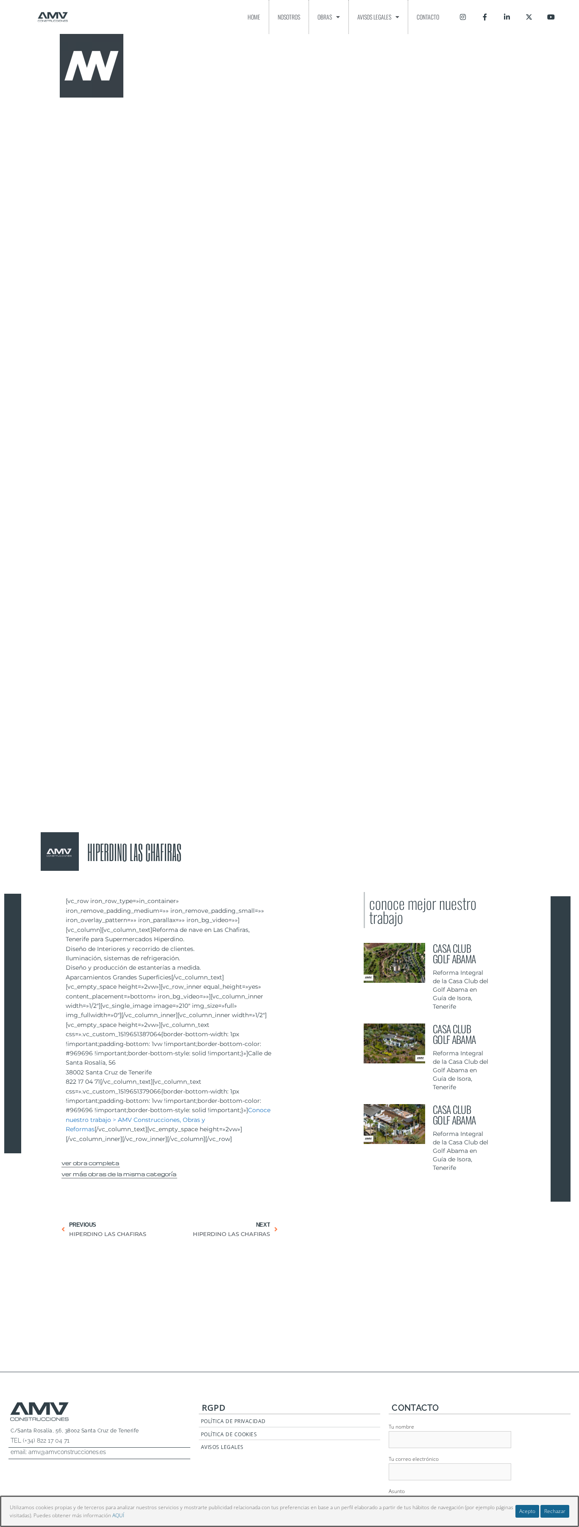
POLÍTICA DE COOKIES (229, 1434)
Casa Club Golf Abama (454, 953)
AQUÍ (118, 1515)
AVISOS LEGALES (222, 1447)
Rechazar (554, 1511)
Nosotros (289, 16)
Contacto (428, 16)
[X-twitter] (529, 17)
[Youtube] (551, 17)
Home (254, 16)
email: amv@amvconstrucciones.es (58, 1452)
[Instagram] (463, 17)
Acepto (527, 1511)
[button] (90, 1161)
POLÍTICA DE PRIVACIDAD (233, 1421)
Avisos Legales (374, 16)
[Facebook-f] (485, 17)
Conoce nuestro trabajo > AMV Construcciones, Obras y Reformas (168, 1119)
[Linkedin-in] (507, 17)
